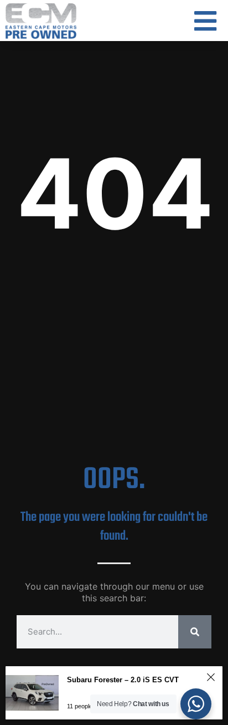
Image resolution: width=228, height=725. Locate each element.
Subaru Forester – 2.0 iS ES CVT (123, 680)
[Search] (194, 631)
